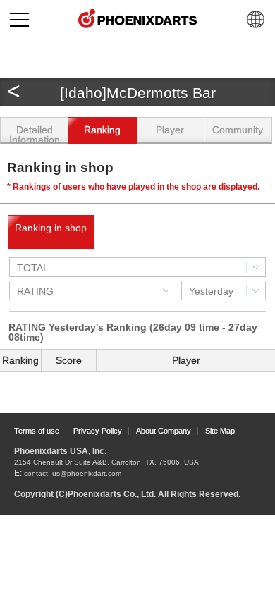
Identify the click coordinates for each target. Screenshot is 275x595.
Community (237, 129)
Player (170, 129)
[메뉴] (19, 19)
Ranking (102, 129)
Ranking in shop (51, 227)
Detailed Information (34, 134)
